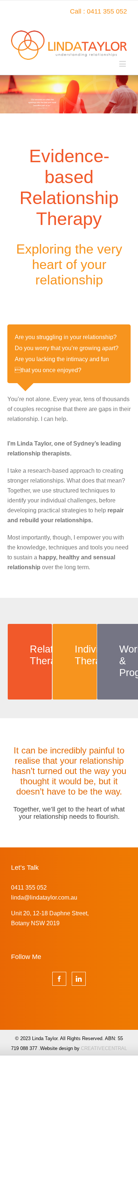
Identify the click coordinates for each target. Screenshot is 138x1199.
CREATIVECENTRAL (104, 1048)
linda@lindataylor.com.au (44, 897)
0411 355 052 (29, 887)
